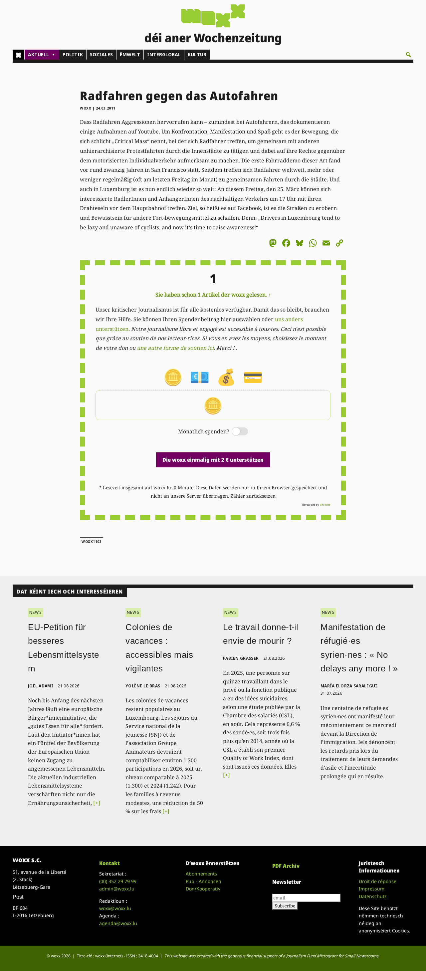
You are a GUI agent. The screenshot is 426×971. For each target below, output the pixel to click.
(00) (117, 881)
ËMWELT (130, 54)
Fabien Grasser (241, 658)
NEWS (35, 612)
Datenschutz (373, 896)
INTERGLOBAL (164, 54)
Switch (234, 431)
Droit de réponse (377, 881)
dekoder (325, 504)
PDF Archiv (286, 865)
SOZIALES (101, 54)
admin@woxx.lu (116, 888)
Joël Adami (40, 686)
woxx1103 (92, 541)
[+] (96, 803)
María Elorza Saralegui (348, 686)
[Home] (18, 55)
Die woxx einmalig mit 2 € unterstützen (213, 459)
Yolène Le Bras (142, 686)
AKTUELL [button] (38, 54)
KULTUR (197, 54)
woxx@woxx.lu (115, 908)
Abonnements (201, 873)
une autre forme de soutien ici (175, 348)
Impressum (371, 888)
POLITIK (73, 54)
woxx (86, 108)
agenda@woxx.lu (118, 923)
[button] (408, 55)
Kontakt (109, 863)
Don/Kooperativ (203, 888)
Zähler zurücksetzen (253, 496)
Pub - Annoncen (203, 881)
